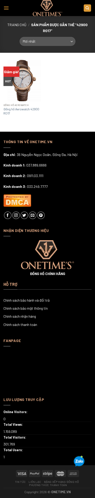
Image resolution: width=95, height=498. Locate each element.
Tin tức (20, 481)
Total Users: (13, 450)
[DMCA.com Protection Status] (17, 200)
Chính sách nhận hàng (19, 316)
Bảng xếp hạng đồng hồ (61, 481)
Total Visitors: (15, 437)
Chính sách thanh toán (20, 324)
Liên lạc (35, 481)
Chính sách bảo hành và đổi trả (26, 300)
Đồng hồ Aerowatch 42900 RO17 (21, 111)
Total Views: (13, 424)
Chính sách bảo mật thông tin (25, 308)
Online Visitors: (15, 412)
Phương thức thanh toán (48, 485)
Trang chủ (16, 24)
